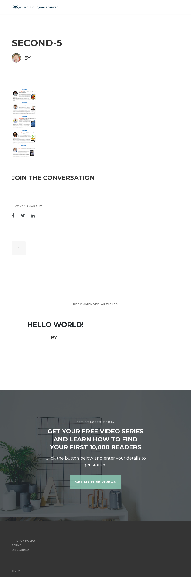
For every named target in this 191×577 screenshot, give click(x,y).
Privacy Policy (24, 541)
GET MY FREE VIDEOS (95, 482)
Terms (17, 545)
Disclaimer (20, 550)
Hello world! (55, 324)
